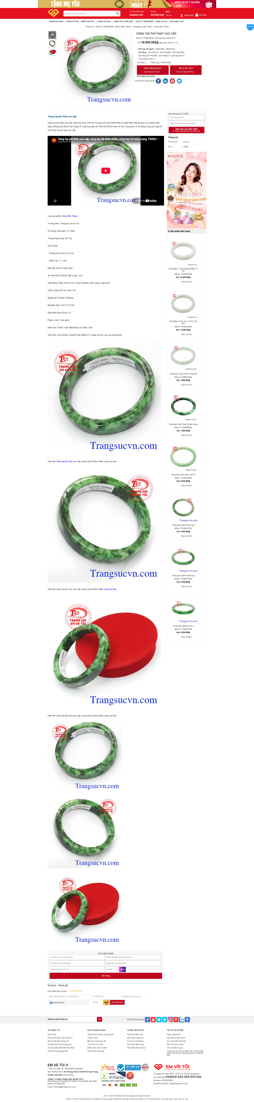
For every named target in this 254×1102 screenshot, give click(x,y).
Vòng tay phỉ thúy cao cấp (62, 116)
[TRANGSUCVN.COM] (53, 16)
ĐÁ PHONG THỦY (177, 21)
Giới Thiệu (52, 1034)
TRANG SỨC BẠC (104, 21)
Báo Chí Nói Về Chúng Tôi (58, 1041)
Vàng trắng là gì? (174, 1034)
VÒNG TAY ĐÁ (161, 21)
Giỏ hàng (201, 15)
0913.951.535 (185, 70)
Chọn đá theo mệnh (175, 1044)
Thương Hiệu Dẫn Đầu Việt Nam (61, 1048)
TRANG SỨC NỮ (72, 21)
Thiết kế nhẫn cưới (135, 1034)
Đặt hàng (106, 975)
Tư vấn (250, 26)
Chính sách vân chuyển (97, 1048)
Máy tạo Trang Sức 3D (96, 1041)
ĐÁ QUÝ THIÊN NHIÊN (144, 21)
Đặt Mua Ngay (152, 70)
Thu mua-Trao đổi (95, 1044)
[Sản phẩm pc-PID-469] (186, 190)
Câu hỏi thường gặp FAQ (58, 1051)
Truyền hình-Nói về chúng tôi (60, 1044)
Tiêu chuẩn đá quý (174, 1048)
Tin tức (168, 15)
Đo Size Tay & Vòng (135, 1041)
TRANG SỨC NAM (56, 21)
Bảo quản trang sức (135, 1038)
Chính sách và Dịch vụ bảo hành (100, 1034)
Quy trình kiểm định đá (176, 1041)
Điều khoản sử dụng (95, 1051)
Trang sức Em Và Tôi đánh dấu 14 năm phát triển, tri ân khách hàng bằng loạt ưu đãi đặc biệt (185, 1053)
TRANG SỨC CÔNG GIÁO (123, 21)
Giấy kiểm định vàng (135, 1044)
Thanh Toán (92, 1038)
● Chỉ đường (69, 1075)
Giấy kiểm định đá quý (136, 1048)
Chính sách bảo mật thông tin (60, 1038)
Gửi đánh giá (117, 1002)
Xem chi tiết (186, 282)
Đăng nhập (188, 15)
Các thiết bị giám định (176, 1038)
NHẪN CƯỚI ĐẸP (87, 21)
